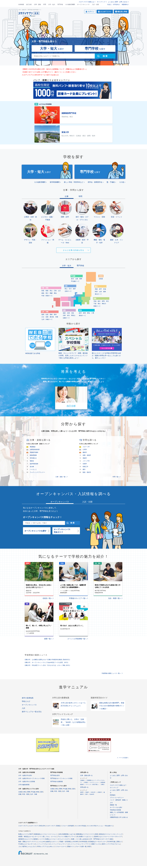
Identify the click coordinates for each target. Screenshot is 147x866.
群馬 (103, 301)
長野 (80, 279)
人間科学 (99, 792)
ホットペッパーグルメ (41, 844)
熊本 (55, 314)
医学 (86, 794)
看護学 (85, 458)
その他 (121, 182)
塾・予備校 (111, 182)
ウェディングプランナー (37, 472)
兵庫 (64, 315)
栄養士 (103, 784)
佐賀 (47, 314)
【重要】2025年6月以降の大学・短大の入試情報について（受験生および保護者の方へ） (55, 69)
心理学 (85, 449)
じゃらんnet (41, 841)
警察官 (32, 461)
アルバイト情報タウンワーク (67, 836)
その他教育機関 (70, 4)
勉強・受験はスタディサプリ (27, 841)
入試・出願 (95, 4)
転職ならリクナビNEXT (25, 834)
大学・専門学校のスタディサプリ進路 (101, 839)
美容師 (86, 782)
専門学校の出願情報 (56, 781)
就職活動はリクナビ (82, 834)
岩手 (100, 289)
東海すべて (82, 315)
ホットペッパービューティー (58, 844)
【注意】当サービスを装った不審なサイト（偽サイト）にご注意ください (49, 72)
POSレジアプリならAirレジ (45, 846)
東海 (37, 792)
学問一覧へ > (117, 477)
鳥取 (42, 290)
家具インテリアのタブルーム (111, 844)
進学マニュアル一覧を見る (32, 712)
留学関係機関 (54, 182)
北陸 (41, 792)
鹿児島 (52, 317)
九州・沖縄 (33, 794)
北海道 (101, 279)
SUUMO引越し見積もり (114, 841)
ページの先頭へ (124, 757)
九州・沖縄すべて (46, 319)
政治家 (32, 466)
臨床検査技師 (34, 464)
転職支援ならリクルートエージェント (46, 834)
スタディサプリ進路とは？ (118, 785)
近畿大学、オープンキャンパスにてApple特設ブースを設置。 (46, 662)
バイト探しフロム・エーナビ (48, 836)
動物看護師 (33, 455)
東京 (99, 303)
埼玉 (107, 301)
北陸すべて (68, 291)
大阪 (72, 313)
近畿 (19, 794)
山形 (100, 291)
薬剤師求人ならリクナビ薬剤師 (28, 839)
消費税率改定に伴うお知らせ (119, 817)
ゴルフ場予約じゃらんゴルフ (27, 846)
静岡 (84, 313)
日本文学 (93, 792)
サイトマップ (101, 2)
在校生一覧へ (47, 598)
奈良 (68, 315)
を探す (52, 48)
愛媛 (51, 293)
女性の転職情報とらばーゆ (67, 834)
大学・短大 (51, 4)
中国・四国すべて (46, 295)
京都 (68, 313)
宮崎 (47, 317)
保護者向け (125, 4)
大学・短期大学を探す (25, 775)
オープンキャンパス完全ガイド (62, 530)
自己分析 (29, 4)
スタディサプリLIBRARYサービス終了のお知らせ (40, 75)
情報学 (87, 792)
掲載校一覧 (113, 805)
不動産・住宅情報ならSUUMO (68, 841)
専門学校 (60, 4)
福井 (74, 289)
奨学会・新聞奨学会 (95, 182)
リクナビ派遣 (94, 834)
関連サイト (70, 846)
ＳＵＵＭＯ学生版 (80, 826)
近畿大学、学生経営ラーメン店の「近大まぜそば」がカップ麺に (47, 665)
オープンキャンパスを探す (35, 531)
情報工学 (85, 466)
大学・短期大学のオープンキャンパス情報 (31, 778)
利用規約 (112, 795)
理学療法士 (33, 458)
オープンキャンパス (83, 4)
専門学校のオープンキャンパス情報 (61, 778)
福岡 (42, 314)
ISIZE (89, 846)
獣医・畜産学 (87, 472)
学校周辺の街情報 (115, 810)
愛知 (88, 313)
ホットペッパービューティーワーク (79, 844)
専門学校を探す (55, 775)
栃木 (99, 301)
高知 (55, 293)
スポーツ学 (86, 447)
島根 (47, 290)
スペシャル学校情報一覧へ (77, 639)
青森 (96, 289)
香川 (47, 293)
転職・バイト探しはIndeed (79, 839)
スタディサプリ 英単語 (53, 826)
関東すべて (97, 306)
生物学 (85, 464)
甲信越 (33, 792)
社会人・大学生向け (113, 4)
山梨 (76, 279)
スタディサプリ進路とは (86, 2)
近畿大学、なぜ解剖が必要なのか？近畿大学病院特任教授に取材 (47, 659)
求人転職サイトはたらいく (85, 836)
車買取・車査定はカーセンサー (28, 836)
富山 (66, 289)
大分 (42, 317)
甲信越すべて (75, 281)
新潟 (72, 279)
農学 (84, 469)
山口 (59, 290)
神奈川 (104, 303)
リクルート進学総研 (67, 826)
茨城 (95, 301)
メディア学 (86, 461)
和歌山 (73, 315)
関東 (28, 792)
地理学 (82, 792)
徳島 (42, 293)
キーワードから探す (116, 807)
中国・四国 (25, 794)
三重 (92, 313)
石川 (70, 289)
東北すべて (98, 294)
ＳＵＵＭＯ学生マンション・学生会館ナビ (100, 826)
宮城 (104, 289)
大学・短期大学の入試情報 (26, 781)
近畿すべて (66, 318)
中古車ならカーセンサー (26, 844)
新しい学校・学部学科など (73, 182)
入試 (23, 708)
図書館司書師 (34, 452)
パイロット (33, 469)
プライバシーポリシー (117, 797)
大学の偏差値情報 (23, 784)
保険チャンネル (96, 844)
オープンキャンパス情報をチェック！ (42, 517)
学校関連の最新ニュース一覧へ (111, 673)
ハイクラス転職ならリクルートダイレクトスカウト (54, 839)
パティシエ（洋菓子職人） (92, 784)
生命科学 (92, 794)
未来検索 (21, 4)
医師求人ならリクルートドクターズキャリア (108, 836)
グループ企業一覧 (80, 846)
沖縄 (56, 317)
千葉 (95, 303)
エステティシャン (94, 782)
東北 (25, 792)
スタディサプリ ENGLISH (37, 826)
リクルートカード (60, 846)
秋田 (96, 291)
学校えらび (26, 701)
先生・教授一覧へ (114, 598)
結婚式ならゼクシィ (52, 841)
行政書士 (82, 780)
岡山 (51, 290)
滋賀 (64, 313)
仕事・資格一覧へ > (62, 477)
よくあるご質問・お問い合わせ (117, 2)
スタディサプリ (23, 826)
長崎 (51, 314)
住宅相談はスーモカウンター (97, 841)
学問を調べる (84, 787)
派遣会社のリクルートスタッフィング (110, 834)
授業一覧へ (48, 639)
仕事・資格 (37, 4)
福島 (104, 291)
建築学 (85, 452)
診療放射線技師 (35, 449)
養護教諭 (32, 447)
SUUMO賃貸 (83, 841)
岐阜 (80, 313)
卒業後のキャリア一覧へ (78, 598)
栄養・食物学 (87, 455)
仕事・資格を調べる (86, 775)
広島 (55, 290)
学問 (44, 4)
